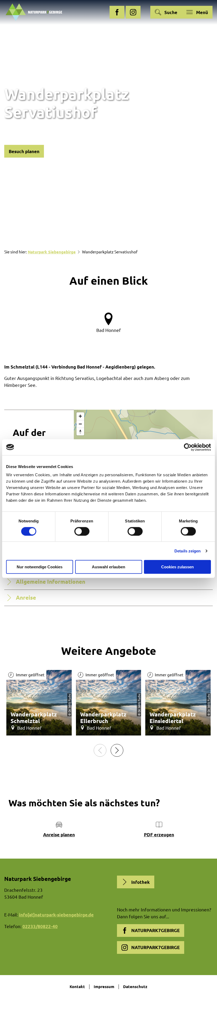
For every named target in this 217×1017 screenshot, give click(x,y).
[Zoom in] (80, 416)
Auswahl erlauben (108, 567)
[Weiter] (117, 750)
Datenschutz (135, 986)
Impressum (104, 986)
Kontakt (77, 986)
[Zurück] (100, 750)
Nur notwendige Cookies (39, 567)
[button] (117, 12)
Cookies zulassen (177, 567)
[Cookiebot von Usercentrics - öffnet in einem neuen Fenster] (188, 447)
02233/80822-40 (40, 926)
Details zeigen (187, 550)
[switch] (81, 531)
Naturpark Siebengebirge (52, 251)
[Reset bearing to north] (80, 431)
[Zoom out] (80, 424)
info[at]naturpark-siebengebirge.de (56, 915)
